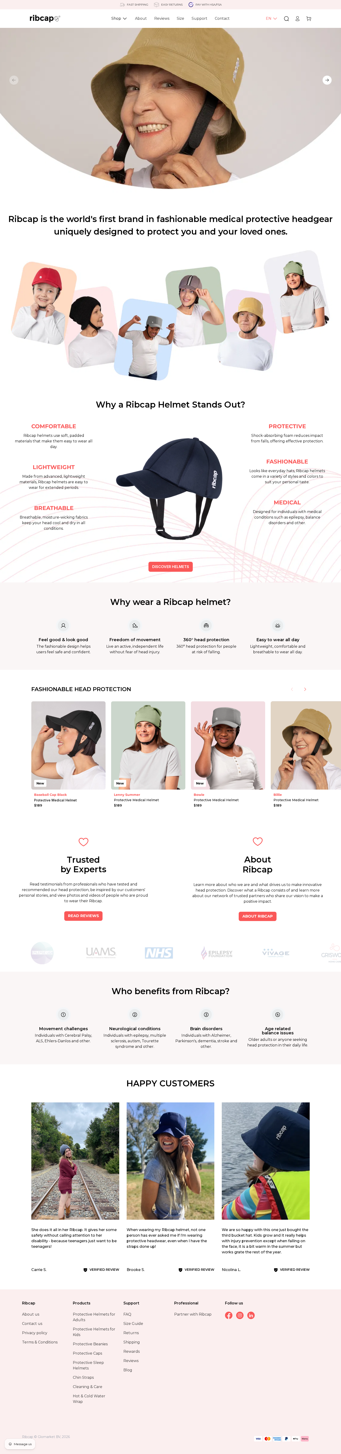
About (141, 18)
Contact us (32, 1323)
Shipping (131, 1342)
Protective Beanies (90, 1344)
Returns (131, 1333)
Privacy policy (34, 1333)
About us (30, 1314)
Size (180, 18)
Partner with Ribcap (193, 1314)
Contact (222, 18)
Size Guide (133, 1323)
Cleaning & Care (87, 1387)
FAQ (127, 1314)
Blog (127, 1370)
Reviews (161, 18)
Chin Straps (83, 1377)
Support (199, 18)
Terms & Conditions (40, 1342)
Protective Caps (87, 1353)
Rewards (131, 1351)
